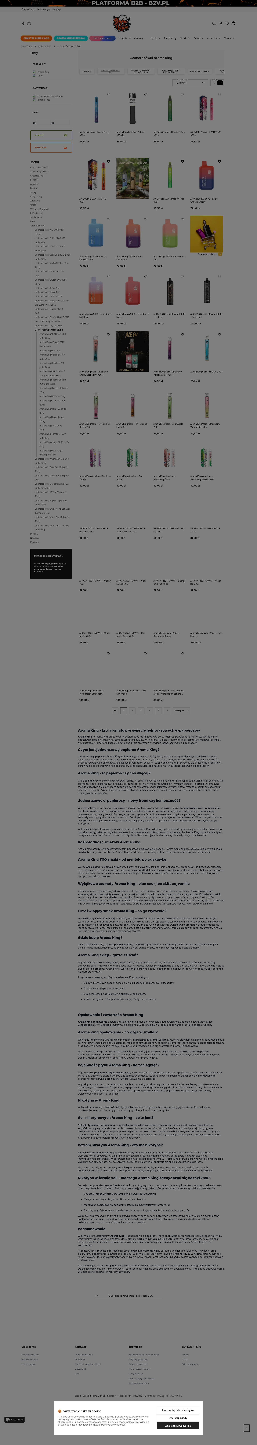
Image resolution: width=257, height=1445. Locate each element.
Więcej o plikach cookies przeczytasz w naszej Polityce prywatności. (103, 1423)
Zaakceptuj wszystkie (178, 1425)
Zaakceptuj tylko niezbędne (178, 1410)
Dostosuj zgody (178, 1417)
